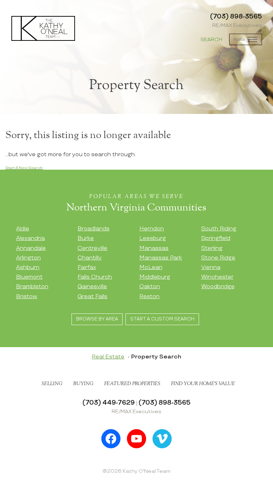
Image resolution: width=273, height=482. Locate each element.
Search (211, 40)
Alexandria (30, 238)
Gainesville (92, 286)
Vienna (210, 267)
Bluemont (29, 277)
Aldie (22, 228)
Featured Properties (132, 383)
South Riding (218, 228)
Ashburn (27, 267)
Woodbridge (218, 286)
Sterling (212, 248)
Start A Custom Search (162, 319)
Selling (52, 383)
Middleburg (154, 277)
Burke (85, 238)
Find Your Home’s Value (203, 383)
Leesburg (152, 238)
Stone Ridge (218, 257)
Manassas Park (160, 257)
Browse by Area (97, 319)
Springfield (215, 238)
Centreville (92, 248)
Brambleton (32, 286)
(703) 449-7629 (108, 402)
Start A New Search (24, 168)
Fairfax (86, 267)
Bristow (26, 296)
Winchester (217, 277)
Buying (83, 383)
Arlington (28, 257)
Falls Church (94, 277)
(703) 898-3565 (236, 16)
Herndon (151, 228)
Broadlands (93, 228)
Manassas (153, 248)
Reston (149, 296)
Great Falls (92, 296)
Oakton (149, 286)
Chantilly (89, 257)
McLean (150, 267)
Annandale (31, 248)
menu (239, 39)
